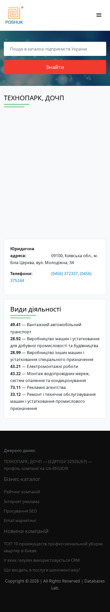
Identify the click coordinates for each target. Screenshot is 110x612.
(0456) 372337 (64, 273)
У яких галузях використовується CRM (42, 560)
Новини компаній (26, 531)
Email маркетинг (20, 520)
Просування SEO (20, 511)
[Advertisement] (55, 178)
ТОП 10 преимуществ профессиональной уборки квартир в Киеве (53, 547)
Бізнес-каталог (22, 479)
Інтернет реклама (21, 501)
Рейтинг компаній (22, 492)
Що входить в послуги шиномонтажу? (42, 570)
